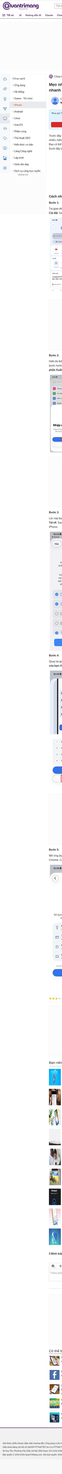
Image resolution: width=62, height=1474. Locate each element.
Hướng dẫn (39, 1443)
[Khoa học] (5, 168)
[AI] (5, 79)
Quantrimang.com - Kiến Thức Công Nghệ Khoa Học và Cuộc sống (22, 6)
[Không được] (50, 998)
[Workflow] (5, 109)
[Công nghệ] (5, 118)
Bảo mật (28, 1443)
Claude (49, 15)
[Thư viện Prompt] (5, 89)
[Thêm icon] (53, 1266)
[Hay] (59, 998)
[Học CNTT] (5, 128)
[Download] (5, 138)
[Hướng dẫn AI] (5, 99)
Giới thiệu (7, 1443)
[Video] (5, 148)
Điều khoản (18, 1443)
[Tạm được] (53, 998)
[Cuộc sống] (5, 158)
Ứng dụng (50, 1443)
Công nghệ (19, 78)
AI (20, 15)
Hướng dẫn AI (33, 15)
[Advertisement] (23, 197)
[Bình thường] (56, 998)
